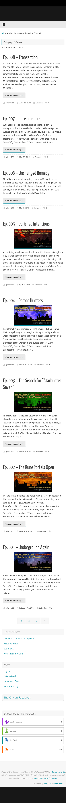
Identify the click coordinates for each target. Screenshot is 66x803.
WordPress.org (11, 686)
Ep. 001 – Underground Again (26, 547)
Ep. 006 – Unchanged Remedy (26, 173)
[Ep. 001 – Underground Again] (33, 562)
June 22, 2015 (25, 103)
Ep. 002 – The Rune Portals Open (28, 467)
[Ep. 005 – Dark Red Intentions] (33, 239)
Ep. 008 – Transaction (20, 57)
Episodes (39, 103)
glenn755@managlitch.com (45, 778)
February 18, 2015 (27, 531)
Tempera (47, 783)
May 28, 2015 (24, 157)
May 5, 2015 (24, 208)
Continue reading (13, 95)
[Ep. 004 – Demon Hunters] (33, 315)
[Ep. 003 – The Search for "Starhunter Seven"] (33, 402)
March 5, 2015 (25, 451)
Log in (7, 671)
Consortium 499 (58, 772)
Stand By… (9, 648)
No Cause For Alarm (13, 653)
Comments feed (11, 681)
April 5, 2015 (24, 284)
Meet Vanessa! (11, 643)
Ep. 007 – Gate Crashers (22, 119)
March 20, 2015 (25, 364)
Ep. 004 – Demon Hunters (23, 300)
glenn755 (10, 103)
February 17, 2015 (27, 608)
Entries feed (10, 676)
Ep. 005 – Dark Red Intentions (26, 224)
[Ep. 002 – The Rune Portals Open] (33, 482)
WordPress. (58, 783)
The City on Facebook (17, 697)
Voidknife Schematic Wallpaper (19, 638)
